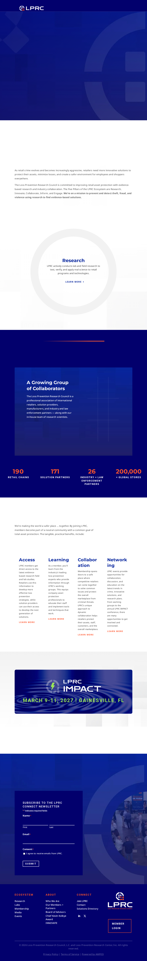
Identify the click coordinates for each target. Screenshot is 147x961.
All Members (42, 430)
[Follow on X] (85, 916)
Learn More (73, 282)
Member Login (118, 926)
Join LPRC (51, 211)
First (25, 827)
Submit (30, 863)
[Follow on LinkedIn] (79, 916)
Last (51, 827)
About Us (27, 211)
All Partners (42, 441)
